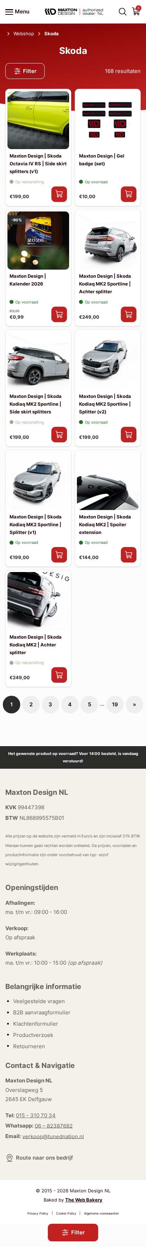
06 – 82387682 (54, 1125)
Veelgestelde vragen (39, 1001)
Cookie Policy (66, 1213)
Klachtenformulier (35, 1023)
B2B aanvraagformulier (42, 1012)
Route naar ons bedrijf (44, 1157)
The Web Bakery (83, 1200)
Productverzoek (33, 1034)
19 (115, 704)
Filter (29, 71)
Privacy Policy (37, 1213)
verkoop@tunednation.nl (53, 1136)
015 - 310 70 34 (36, 1115)
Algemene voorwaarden (101, 1213)
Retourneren (29, 1046)
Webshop (23, 33)
